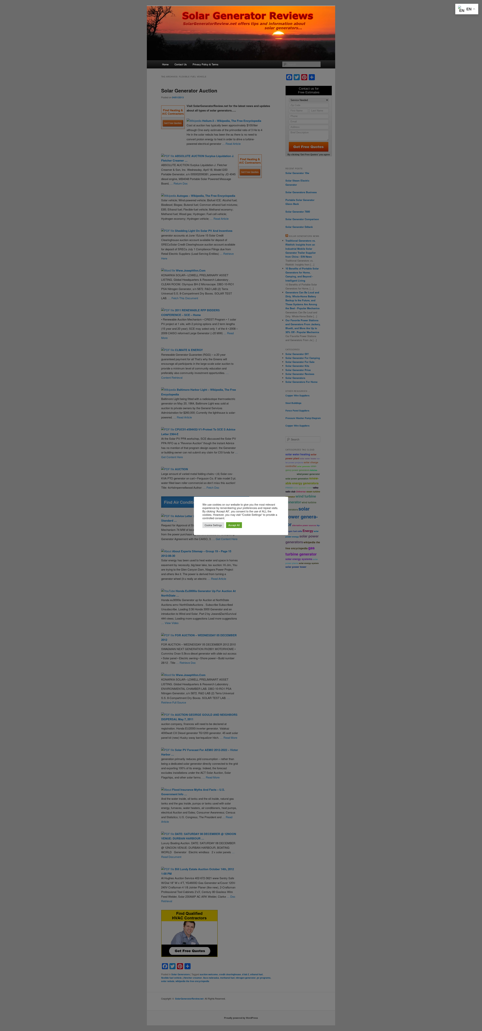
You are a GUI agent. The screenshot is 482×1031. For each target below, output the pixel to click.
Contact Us (181, 64)
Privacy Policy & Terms (205, 64)
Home (165, 64)
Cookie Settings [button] (213, 525)
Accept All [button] (234, 525)
